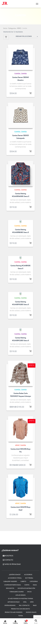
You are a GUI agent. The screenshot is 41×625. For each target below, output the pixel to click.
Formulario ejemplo (17, 592)
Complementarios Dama (12, 585)
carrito (23, 581)
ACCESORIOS (28, 574)
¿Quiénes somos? (15, 574)
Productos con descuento (20, 609)
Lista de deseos (20, 595)
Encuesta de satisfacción (26, 588)
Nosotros (8, 556)
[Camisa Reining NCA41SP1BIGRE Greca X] (20, 221)
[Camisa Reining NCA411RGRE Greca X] (20, 257)
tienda (20, 615)
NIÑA (24, 602)
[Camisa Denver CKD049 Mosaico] (20, 57)
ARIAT (17, 445)
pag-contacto (24, 605)
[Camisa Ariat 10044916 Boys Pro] (20, 429)
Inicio (5, 28)
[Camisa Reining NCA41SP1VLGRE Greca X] (20, 293)
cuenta (26, 585)
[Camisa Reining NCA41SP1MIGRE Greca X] (20, 173)
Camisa (24, 73)
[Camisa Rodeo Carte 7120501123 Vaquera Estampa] (20, 373)
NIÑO (32, 602)
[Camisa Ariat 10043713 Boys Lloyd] (20, 487)
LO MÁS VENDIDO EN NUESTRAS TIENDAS (20, 598)
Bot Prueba (29, 578)
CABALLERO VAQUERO (10, 581)
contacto (8, 560)
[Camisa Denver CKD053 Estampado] (20, 115)
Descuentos (10, 588)
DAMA (35, 585)
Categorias (12, 28)
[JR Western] (6, 4)
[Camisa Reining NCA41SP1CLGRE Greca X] (20, 329)
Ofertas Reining (9, 605)
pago (35, 605)
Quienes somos (31, 612)
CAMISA (17, 73)
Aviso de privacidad (12, 564)
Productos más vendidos (13, 612)
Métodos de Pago (14, 602)
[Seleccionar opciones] (30, 93)
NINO (19, 28)
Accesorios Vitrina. (15, 578)
